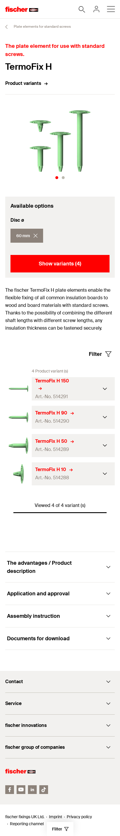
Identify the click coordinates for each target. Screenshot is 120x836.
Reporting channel (27, 823)
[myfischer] (96, 9)
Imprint (55, 816)
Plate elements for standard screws (42, 26)
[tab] (56, 177)
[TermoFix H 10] (18, 474)
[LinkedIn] (32, 789)
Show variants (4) (60, 263)
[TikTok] (43, 789)
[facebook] (9, 789)
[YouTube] (21, 789)
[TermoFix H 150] (18, 388)
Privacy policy (79, 816)
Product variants (23, 83)
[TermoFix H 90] (18, 417)
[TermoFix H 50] (18, 445)
